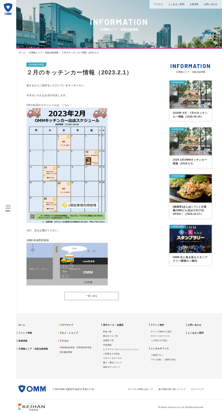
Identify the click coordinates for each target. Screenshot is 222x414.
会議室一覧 (108, 340)
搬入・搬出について (112, 362)
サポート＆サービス (112, 358)
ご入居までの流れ (159, 340)
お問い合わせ (210, 4)
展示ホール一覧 (110, 336)
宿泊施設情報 (66, 352)
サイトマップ (197, 389)
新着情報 (22, 340)
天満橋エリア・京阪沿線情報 (43, 52)
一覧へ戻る (91, 296)
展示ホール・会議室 (113, 325)
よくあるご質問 (176, 4)
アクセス (158, 4)
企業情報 (194, 4)
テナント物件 (157, 325)
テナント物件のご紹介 (161, 331)
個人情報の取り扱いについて (172, 389)
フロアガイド (66, 325)
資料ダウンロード (111, 367)
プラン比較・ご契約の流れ (163, 359)
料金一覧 (107, 331)
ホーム (22, 52)
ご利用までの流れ (111, 353)
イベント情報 (25, 332)
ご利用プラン (157, 355)
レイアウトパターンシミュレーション (121, 349)
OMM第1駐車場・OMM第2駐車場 (75, 347)
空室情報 (107, 345)
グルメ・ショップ (69, 332)
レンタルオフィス (160, 348)
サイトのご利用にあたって (140, 389)
